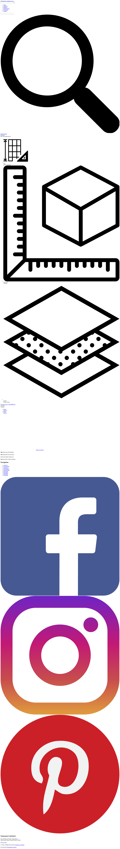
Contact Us (5, 467)
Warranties (5, 474)
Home (4, 5)
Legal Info (5, 475)
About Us (5, 6)
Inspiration (5, 472)
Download (5, 10)
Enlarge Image (4, 133)
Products (5, 7)
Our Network (6, 466)
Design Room (6, 8)
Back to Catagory (40, 450)
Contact (5, 11)
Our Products (6, 469)
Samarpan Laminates (19, 844)
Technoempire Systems (11, 847)
